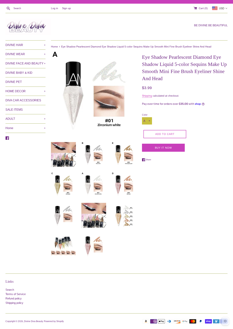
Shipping (147, 95)
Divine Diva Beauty (33, 321)
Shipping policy (14, 302)
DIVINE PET (13, 81)
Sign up (66, 8)
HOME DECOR (25, 91)
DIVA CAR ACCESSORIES (23, 100)
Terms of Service (15, 294)
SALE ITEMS (14, 109)
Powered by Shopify (54, 321)
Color (144, 115)
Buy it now (163, 147)
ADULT (25, 118)
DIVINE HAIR (25, 45)
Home (25, 128)
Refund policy (13, 298)
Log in (54, 8)
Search (9, 289)
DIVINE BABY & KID (18, 72)
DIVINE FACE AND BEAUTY (25, 63)
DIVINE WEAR (25, 54)
